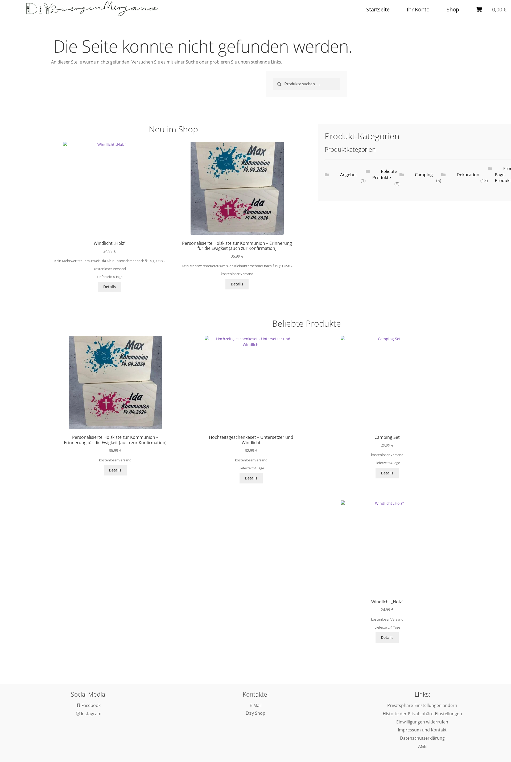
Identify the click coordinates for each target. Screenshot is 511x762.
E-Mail (256, 705)
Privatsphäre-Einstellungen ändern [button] (422, 705)
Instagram (90, 714)
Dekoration (468, 175)
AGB (422, 746)
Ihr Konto (418, 9)
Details (109, 286)
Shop (453, 9)
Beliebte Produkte (384, 174)
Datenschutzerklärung (422, 738)
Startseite (378, 9)
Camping (424, 175)
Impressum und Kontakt (422, 730)
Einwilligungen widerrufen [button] (422, 722)
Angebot (348, 175)
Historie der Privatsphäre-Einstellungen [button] (422, 714)
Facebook (90, 705)
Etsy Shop (255, 713)
